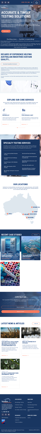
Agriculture (30, 402)
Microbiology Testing (19, 402)
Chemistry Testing (19, 404)
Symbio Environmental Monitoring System (7, 256)
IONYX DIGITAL (37, 429)
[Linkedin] (2, 2)
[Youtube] (8, 2)
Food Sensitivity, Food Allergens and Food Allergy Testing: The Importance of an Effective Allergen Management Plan (10, 343)
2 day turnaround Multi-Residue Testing (11, 154)
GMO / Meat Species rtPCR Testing (9, 167)
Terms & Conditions (8, 431)
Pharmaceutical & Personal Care (33, 410)
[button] (32, 2)
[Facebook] (5, 2)
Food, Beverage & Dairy (32, 404)
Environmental (31, 407)
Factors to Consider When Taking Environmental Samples (10, 373)
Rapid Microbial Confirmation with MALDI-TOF (29, 161)
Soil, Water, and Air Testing (20, 409)
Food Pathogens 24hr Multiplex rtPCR (11, 163)
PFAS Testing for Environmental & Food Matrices (29, 157)
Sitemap (14, 431)
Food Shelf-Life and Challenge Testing (10, 158)
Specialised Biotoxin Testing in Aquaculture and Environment (28, 169)
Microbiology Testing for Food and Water (11, 171)
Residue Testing (18, 407)
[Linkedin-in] (3, 414)
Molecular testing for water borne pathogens (30, 256)
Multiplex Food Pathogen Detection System (8, 281)
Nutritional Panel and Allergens (29, 153)
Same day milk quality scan (28, 165)
